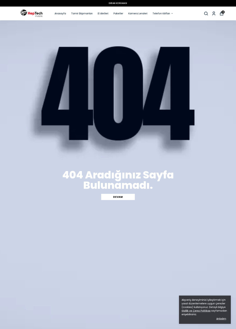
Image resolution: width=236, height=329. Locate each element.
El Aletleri (103, 13)
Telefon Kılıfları (161, 13)
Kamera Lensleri (137, 13)
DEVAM (118, 197)
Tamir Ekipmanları (82, 13)
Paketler (118, 13)
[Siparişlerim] (214, 13)
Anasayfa (60, 13)
